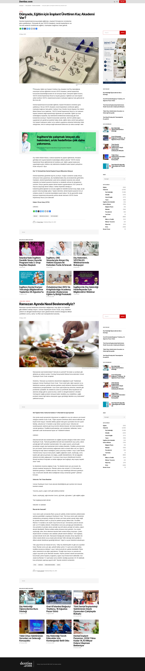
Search (123, 32)
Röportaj (107, 224)
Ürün (106, 227)
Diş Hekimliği (109, 192)
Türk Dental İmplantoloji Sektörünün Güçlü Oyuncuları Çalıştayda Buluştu (117, 147)
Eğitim (21, 11)
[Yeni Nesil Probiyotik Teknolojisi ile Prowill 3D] (105, 166)
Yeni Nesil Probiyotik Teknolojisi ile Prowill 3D (118, 166)
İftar (35, 564)
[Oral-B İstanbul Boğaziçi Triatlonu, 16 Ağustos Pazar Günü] (105, 138)
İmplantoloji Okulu (44, 216)
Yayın (106, 200)
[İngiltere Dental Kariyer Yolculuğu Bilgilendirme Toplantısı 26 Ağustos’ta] (32, 278)
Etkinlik (107, 194)
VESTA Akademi (54, 216)
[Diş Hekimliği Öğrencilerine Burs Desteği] (105, 129)
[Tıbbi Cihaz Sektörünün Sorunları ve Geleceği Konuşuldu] (105, 157)
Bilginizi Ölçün (109, 207)
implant (35, 216)
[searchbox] (111, 32)
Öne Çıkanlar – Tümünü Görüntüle (32, 5)
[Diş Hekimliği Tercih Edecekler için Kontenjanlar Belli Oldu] (59, 627)
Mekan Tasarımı (110, 222)
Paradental (108, 212)
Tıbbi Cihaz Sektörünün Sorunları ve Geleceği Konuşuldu (118, 157)
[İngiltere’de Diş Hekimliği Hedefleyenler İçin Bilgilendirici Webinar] (86, 278)
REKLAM (122, 1)
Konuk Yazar (106, 229)
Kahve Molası (107, 204)
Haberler (105, 189)
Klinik (104, 216)
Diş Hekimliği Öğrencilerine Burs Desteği (117, 129)
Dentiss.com (26, 1)
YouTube (107, 214)
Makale (107, 209)
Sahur (58, 564)
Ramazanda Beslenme (50, 564)
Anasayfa (21, 5)
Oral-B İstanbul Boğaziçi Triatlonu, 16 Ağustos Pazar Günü (118, 138)
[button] (114, 1)
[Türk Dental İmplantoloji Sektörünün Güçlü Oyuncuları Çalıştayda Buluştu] (105, 146)
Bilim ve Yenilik (109, 219)
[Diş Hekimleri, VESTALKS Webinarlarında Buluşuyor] (86, 248)
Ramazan (40, 564)
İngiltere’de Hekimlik (109, 202)
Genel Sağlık (108, 197)
